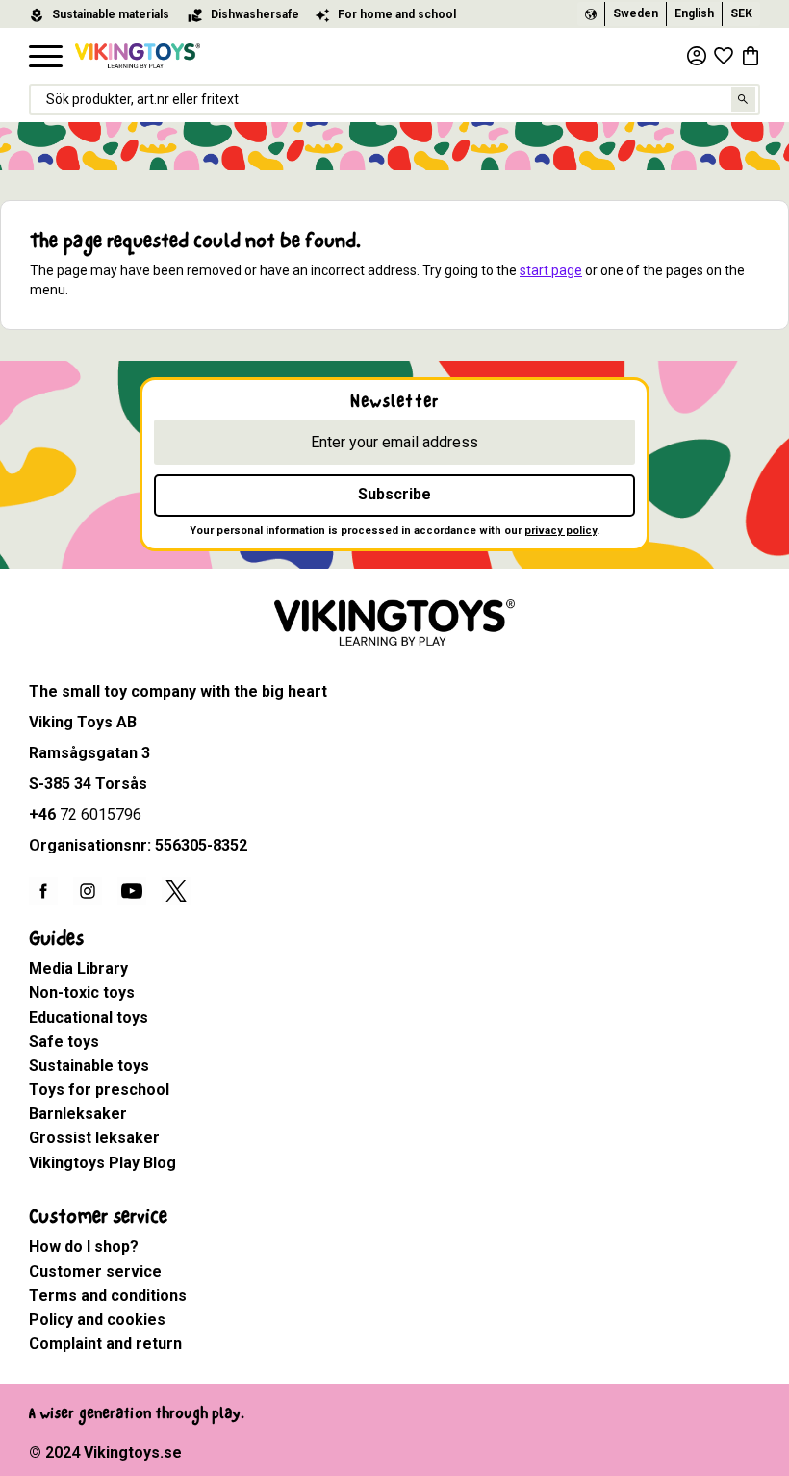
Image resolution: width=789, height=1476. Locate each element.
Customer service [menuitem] (98, 1217)
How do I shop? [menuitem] (84, 1246)
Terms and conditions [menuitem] (108, 1295)
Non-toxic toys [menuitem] (82, 992)
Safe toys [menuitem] (64, 1041)
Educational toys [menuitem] (88, 1017)
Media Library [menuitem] (78, 968)
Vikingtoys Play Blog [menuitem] (102, 1163)
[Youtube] (131, 891)
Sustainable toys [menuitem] (89, 1065)
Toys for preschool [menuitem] (99, 1090)
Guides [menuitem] (56, 939)
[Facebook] (43, 891)
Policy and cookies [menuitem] (97, 1320)
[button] (46, 57)
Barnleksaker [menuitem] (78, 1114)
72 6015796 (100, 814)
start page (551, 270)
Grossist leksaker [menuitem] (94, 1138)
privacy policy (560, 530)
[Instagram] (87, 891)
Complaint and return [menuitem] (105, 1344)
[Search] (743, 99)
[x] (176, 891)
